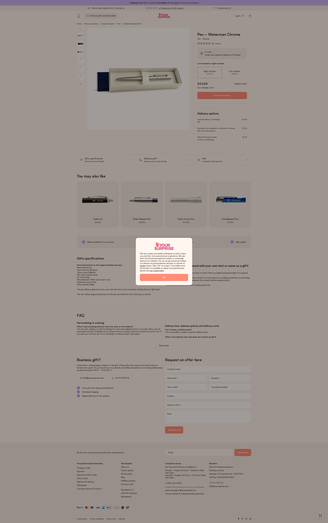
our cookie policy (157, 270)
